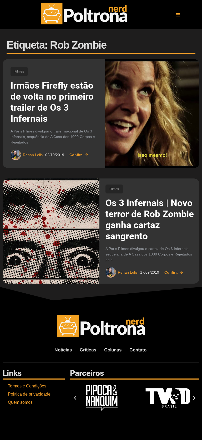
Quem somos (20, 402)
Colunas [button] (113, 349)
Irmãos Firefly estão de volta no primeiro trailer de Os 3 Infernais (52, 102)
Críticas (88, 349)
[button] (178, 15)
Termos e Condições (27, 386)
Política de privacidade (29, 394)
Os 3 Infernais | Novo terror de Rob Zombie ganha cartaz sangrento (149, 220)
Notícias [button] (63, 349)
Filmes (19, 71)
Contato (138, 349)
